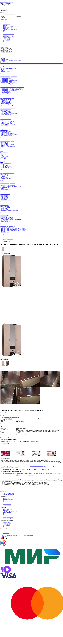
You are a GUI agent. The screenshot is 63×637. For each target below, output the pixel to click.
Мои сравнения (6, 533)
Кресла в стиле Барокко (5, 110)
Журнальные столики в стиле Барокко (8, 106)
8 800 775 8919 (3, 19)
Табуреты (2, 154)
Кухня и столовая (4, 145)
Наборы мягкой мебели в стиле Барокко (8, 104)
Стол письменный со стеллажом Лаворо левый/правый (12, 87)
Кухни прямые (3, 147)
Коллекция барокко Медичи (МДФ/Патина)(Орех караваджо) (13, 229)
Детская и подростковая (5, 131)
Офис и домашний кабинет (6, 169)
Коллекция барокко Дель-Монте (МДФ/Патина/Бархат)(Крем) (13, 228)
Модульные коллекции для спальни (7, 185)
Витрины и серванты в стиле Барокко (8, 116)
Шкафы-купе (3, 95)
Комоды (2, 69)
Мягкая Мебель (3, 158)
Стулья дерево (3, 153)
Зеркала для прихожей (5, 181)
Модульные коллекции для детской (7, 133)
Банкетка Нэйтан (4, 165)
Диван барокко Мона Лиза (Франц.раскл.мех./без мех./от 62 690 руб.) (15, 160)
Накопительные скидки (8, 26)
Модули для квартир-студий (6, 222)
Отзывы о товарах (7, 505)
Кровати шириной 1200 (5, 72)
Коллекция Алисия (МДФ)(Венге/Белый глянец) (10, 224)
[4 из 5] (10, 403)
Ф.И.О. (2, 5)
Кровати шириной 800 (5, 74)
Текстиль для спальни (5, 207)
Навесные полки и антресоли (6, 127)
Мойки (1, 155)
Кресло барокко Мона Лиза (6, 163)
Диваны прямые (3, 159)
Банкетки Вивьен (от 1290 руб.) (7, 167)
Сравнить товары (4, 59)
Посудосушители (4, 156)
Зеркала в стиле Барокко (5, 103)
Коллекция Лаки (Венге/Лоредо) (7, 227)
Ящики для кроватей (4, 143)
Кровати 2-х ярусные (4, 136)
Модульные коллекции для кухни (7, 146)
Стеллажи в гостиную (5, 126)
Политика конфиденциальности (9, 36)
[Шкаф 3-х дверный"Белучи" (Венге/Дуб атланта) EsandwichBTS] (11, 356)
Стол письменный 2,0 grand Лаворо (7, 82)
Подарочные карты (4, 232)
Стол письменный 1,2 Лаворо (6, 79)
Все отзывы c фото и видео (6, 51)
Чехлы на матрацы (4, 209)
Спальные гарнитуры (5, 187)
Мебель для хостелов (4, 220)
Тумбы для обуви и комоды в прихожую (8, 180)
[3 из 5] (50, 386)
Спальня (2, 184)
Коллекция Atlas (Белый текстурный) (8, 223)
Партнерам (5, 28)
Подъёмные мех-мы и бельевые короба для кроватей (11, 186)
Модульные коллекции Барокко (7, 98)
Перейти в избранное (4, 56)
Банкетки (2, 164)
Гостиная (2, 120)
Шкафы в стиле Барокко (5, 114)
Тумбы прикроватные (5, 91)
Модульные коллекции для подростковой (9, 134)
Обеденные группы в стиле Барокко (8, 105)
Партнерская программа (8, 32)
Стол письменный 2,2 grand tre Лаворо (8, 83)
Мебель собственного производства (8, 68)
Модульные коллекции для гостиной (8, 128)
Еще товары (3, 231)
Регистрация (5, 47)
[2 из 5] (30, 386)
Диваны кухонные (4, 152)
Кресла (1, 162)
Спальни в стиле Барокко (5, 100)
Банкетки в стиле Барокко (5, 109)
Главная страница (6, 234)
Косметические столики (5, 204)
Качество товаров (6, 39)
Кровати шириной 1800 (5, 195)
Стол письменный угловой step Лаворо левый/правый (11, 89)
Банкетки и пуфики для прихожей (7, 183)
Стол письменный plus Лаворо (6, 84)
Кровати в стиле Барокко (5, 99)
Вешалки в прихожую (5, 177)
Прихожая (2, 176)
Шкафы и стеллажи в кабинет (6, 172)
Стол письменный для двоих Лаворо (8, 85)
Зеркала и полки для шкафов (6, 218)
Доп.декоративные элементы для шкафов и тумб (10, 219)
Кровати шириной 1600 (5, 73)
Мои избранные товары (8, 532)
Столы (1, 151)
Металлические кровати (5, 200)
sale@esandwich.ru (10, 494)
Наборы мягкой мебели (5, 168)
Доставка (5, 501)
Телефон (2, 4)
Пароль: (2, 16)
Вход (1, 47)
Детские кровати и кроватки (6, 135)
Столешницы (3, 157)
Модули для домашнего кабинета (7, 173)
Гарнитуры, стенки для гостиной (7, 121)
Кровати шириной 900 (5, 190)
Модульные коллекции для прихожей (8, 179)
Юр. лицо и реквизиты (8, 35)
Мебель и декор (6, 236)
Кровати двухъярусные (5, 71)
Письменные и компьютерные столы (8, 77)
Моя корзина (5, 530)
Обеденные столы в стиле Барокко (7, 108)
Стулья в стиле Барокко (5, 117)
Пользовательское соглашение (9, 31)
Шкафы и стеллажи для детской (7, 141)
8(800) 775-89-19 (10, 493)
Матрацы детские (4, 138)
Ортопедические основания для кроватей (9, 210)
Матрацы (2, 201)
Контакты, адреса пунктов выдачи (10, 29)
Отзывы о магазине (7, 504)
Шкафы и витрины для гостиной (7, 122)
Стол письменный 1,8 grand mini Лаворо (8, 80)
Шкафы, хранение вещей (5, 92)
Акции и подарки (6, 24)
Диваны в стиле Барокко (5, 111)
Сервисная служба (7, 37)
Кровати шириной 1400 (5, 192)
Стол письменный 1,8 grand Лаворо (7, 81)
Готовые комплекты (4, 132)
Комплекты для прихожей (5, 178)
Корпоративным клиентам (8, 34)
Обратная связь (3, 536)
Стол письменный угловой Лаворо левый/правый (10, 90)
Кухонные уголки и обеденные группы (8, 76)
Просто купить (6, 498)
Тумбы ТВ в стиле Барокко (6, 112)
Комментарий (3, 10)
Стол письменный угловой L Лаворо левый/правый (11, 88)
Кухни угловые (3, 148)
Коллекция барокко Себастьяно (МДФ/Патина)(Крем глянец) (13, 230)
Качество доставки (7, 38)
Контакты (5, 25)
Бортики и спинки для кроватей (7, 144)
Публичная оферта (7, 30)
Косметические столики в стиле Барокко (9, 115)
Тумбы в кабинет (4, 175)
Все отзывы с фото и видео (6, 49)
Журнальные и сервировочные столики (8, 124)
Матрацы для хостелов (5, 221)
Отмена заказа (6, 41)
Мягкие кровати (3, 199)
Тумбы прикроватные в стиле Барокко (8, 113)
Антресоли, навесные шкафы (6, 217)
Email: (2, 15)
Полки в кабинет (4, 174)
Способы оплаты (6, 500)
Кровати (2, 70)
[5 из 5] (30, 403)
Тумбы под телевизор (5, 125)
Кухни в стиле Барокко (5, 101)
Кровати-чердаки (4, 137)
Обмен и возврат (6, 40)
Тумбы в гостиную (4, 130)
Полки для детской (4, 142)
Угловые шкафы (3, 94)
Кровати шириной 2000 (5, 196)
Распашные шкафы (4, 93)
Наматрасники (3, 208)
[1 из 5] (10, 386)
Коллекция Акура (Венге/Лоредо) (7, 226)
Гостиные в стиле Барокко (6, 102)
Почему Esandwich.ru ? (7, 27)
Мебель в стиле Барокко (5, 97)
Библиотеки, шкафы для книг (6, 123)
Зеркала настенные (4, 205)
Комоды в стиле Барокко (5, 119)
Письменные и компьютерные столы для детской (10, 140)
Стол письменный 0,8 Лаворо (6, 78)
